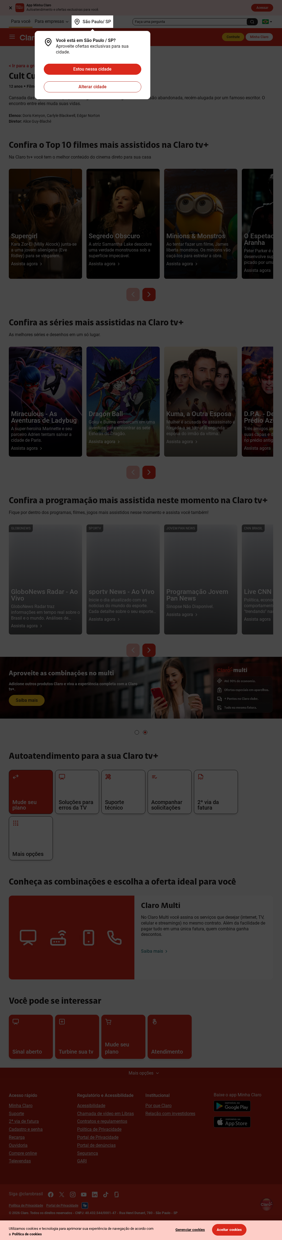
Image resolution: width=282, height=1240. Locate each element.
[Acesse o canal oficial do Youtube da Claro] (83, 1194)
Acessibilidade (91, 1105)
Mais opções (141, 1073)
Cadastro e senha (26, 1129)
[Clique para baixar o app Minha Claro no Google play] (232, 1106)
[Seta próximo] (149, 294)
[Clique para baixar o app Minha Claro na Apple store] (232, 1122)
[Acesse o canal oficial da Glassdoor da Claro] (116, 1194)
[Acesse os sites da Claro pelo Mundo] (267, 21)
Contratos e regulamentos (102, 1121)
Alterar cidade (92, 86)
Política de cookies (27, 1234)
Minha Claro (259, 37)
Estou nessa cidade (92, 69)
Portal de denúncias (96, 1145)
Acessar (262, 8)
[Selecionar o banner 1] (137, 732)
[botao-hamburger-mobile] (12, 37)
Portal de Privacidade (97, 1137)
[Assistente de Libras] (85, 1205)
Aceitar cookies (229, 1230)
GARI (82, 1161)
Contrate (233, 37)
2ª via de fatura (24, 1121)
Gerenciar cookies (190, 1230)
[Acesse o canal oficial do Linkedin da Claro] (94, 1194)
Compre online (23, 1153)
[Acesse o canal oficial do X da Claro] (61, 1194)
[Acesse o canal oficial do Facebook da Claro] (50, 1194)
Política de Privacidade (99, 1129)
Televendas (20, 1161)
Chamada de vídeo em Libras (105, 1113)
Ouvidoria (18, 1145)
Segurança (87, 1153)
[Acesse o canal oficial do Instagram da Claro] (72, 1194)
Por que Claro (158, 1105)
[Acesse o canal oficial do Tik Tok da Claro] (105, 1194)
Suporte (16, 1113)
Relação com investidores (170, 1113)
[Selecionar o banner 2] (145, 732)
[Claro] (32, 37)
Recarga (17, 1137)
